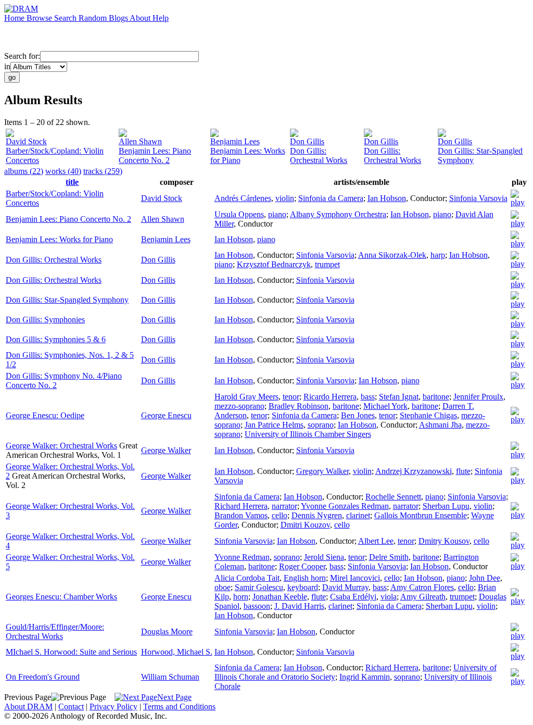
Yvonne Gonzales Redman (345, 506)
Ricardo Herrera (330, 396)
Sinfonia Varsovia (478, 198)
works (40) (63, 171)
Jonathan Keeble (279, 596)
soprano (321, 424)
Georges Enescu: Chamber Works (61, 596)
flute (463, 471)
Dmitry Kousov (443, 540)
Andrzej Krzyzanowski (413, 471)
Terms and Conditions (179, 706)
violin (284, 198)
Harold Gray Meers (246, 396)
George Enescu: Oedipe (45, 415)
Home (15, 18)
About (141, 18)
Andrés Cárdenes (242, 198)
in (7, 66)
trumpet (327, 264)
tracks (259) (102, 171)
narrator (284, 506)
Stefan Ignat (398, 396)
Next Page (174, 697)
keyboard (302, 587)
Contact (71, 706)
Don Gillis (307, 141)
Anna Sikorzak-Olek (392, 255)
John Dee (484, 577)
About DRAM (28, 706)
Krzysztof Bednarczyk (274, 264)
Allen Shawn (140, 141)
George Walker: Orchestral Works (61, 445)
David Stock (26, 141)
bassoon (257, 606)
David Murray (345, 587)
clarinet (358, 515)
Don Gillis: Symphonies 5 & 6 (56, 339)
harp (437, 255)
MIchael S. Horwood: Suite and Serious (71, 651)
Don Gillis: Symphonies (45, 319)
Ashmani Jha (440, 424)
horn (240, 596)
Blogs (119, 18)
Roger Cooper (302, 566)
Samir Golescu (259, 587)
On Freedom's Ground (43, 676)
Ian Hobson (386, 198)
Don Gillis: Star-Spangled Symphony (67, 299)
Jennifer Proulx (478, 396)
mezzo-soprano (239, 406)
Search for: (22, 56)
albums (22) (23, 171)
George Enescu (166, 415)
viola (388, 596)
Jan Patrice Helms (274, 424)
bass (368, 396)
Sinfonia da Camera (330, 198)
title (72, 182)
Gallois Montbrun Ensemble (420, 515)
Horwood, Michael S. (176, 651)
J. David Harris (299, 606)
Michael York (385, 406)
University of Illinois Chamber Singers (308, 434)
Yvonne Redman (242, 557)
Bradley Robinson (298, 406)
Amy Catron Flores (422, 587)
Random (94, 18)
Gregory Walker (322, 471)
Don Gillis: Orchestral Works (318, 155)
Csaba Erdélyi (353, 596)
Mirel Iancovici (355, 577)
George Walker (166, 450)
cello (279, 515)
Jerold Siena (324, 557)
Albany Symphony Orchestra (338, 214)
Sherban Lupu (446, 506)
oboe (222, 587)
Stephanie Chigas (428, 415)
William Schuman (170, 676)
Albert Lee (376, 540)
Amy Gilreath (423, 596)
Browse (40, 18)
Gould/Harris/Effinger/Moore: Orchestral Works (55, 631)
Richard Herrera (241, 506)
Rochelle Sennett (393, 496)
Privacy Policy (113, 706)
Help (161, 18)
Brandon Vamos (241, 515)
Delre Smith (389, 557)
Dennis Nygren (316, 515)
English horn (305, 577)
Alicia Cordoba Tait (247, 577)
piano (277, 214)
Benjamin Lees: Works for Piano (59, 239)
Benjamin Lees (235, 141)
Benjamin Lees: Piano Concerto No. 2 (155, 155)
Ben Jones (358, 415)
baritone (436, 396)
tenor (291, 396)
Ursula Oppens (239, 214)
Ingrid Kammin (364, 676)
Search (66, 18)
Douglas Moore (167, 631)
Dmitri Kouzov (305, 524)
